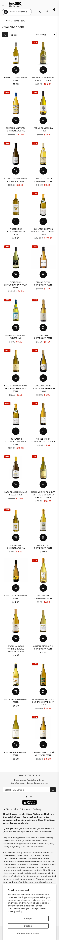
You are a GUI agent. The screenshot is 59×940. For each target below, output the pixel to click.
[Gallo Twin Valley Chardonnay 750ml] (43, 570)
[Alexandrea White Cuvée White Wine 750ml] (43, 727)
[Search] (40, 11)
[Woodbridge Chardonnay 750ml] (16, 520)
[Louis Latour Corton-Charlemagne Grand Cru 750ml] (43, 204)
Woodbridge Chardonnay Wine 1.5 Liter (16, 232)
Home (8, 21)
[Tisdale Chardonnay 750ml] (43, 103)
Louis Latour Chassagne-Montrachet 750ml (16, 442)
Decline (28, 925)
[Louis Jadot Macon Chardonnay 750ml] (43, 153)
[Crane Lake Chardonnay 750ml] (16, 52)
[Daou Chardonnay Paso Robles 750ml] (16, 467)
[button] (3, 4)
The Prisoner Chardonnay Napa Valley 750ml (15, 285)
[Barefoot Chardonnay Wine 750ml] (16, 310)
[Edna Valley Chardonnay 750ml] (16, 727)
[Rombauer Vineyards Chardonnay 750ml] (16, 103)
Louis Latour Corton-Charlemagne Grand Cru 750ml (43, 232)
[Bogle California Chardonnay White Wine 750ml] (43, 360)
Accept (28, 918)
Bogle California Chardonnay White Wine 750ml (43, 388)
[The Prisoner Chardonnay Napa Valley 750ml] (16, 257)
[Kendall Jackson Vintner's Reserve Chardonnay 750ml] (16, 621)
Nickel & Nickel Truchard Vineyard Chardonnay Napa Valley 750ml (43, 495)
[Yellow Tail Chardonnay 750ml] (16, 674)
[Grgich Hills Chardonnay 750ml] (43, 520)
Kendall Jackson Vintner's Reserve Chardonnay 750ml (16, 649)
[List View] (15, 34)
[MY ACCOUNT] (47, 12)
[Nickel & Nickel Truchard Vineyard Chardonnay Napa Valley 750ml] (43, 467)
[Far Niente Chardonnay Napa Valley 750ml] (43, 52)
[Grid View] (11, 34)
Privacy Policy (15, 911)
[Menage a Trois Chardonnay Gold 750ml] (43, 413)
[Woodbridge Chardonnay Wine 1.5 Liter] (16, 204)
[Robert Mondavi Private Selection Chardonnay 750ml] (16, 360)
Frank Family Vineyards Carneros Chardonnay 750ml (43, 702)
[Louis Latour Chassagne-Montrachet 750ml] (16, 413)
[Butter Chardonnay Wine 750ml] (16, 570)
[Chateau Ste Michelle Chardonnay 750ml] (43, 621)
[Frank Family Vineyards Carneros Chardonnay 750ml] (43, 674)
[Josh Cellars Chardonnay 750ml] (43, 310)
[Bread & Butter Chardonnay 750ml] (43, 257)
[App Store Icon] (29, 802)
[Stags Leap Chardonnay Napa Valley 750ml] (16, 153)
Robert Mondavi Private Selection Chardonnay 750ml (15, 388)
